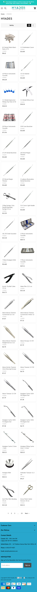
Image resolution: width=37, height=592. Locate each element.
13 (22, 513)
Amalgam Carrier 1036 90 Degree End (27, 421)
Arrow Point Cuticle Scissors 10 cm (26, 500)
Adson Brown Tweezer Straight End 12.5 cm (9, 341)
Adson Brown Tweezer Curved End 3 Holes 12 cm (27, 314)
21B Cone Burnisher (26, 126)
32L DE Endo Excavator (9, 233)
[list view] (33, 25)
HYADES (4, 51)
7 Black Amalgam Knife (9, 260)
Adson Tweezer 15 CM (9, 393)
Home (2, 14)
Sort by (12, 25)
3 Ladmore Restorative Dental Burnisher (27, 180)
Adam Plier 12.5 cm (26, 286)
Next (26, 513)
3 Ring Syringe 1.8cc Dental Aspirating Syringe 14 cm (8, 207)
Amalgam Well (6, 472)
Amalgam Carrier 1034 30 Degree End (27, 394)
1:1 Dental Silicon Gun (27, 100)
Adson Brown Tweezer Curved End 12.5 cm (9, 313)
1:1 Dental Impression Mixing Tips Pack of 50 (9, 101)
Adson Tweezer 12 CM (27, 367)
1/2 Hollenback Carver (27, 47)
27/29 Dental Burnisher (9, 153)
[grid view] (29, 25)
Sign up (27, 565)
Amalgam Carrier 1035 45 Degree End (9, 421)
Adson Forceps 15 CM (27, 341)
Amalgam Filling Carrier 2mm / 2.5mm (27, 447)
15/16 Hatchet (24, 73)
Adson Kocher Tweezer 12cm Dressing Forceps (9, 368)
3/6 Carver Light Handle (27, 205)
